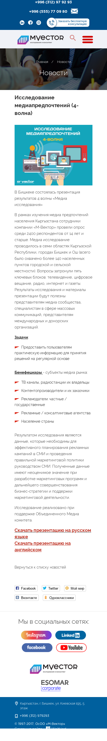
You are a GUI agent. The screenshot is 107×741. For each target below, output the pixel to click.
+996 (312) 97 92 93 (53, 2)
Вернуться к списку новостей (40, 567)
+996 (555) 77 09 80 (48, 11)
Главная (42, 62)
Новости (64, 62)
